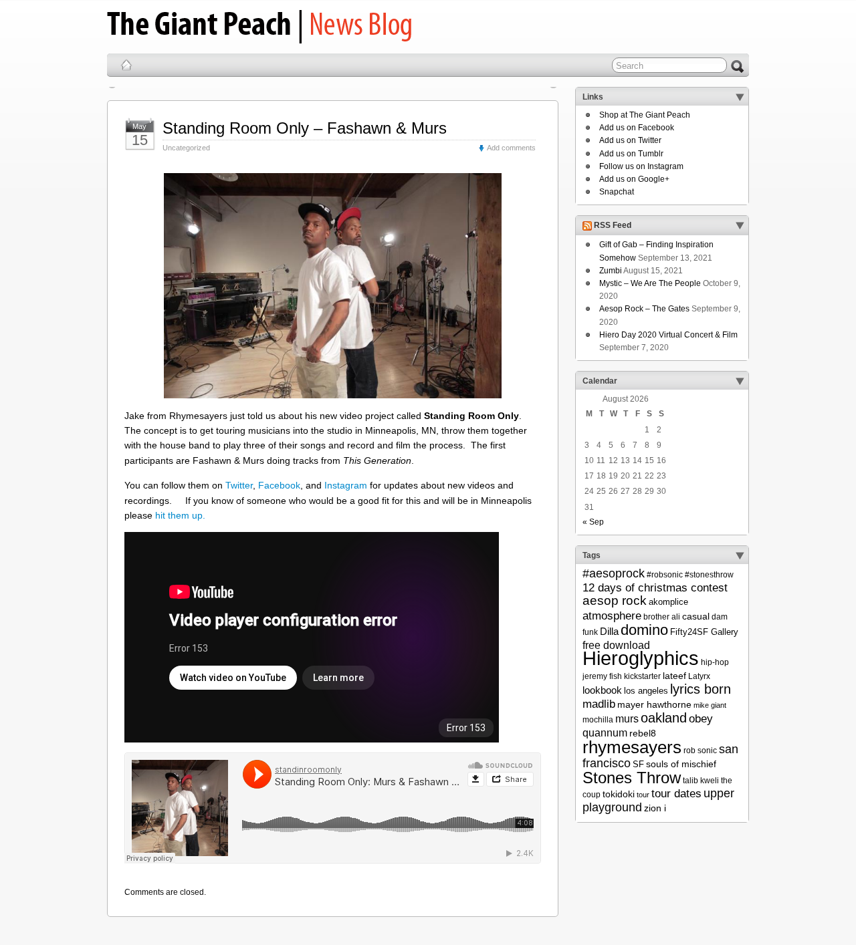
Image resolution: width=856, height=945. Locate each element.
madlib (598, 704)
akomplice (668, 602)
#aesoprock (613, 573)
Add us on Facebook (636, 127)
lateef (674, 675)
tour (643, 795)
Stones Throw (631, 778)
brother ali (661, 617)
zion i (655, 808)
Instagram (345, 485)
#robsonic (665, 574)
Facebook (279, 485)
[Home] (126, 64)
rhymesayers (631, 747)
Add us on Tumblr (631, 153)
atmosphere (611, 616)
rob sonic (700, 751)
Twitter (239, 485)
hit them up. (180, 515)
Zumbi (610, 270)
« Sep (593, 522)
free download (616, 645)
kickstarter (642, 676)
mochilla (597, 719)
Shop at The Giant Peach (644, 115)
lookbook (602, 690)
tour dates (676, 793)
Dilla (609, 631)
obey (701, 718)
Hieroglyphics (640, 658)
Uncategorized (186, 148)
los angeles (646, 691)
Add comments (511, 148)
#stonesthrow (709, 574)
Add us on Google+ (634, 179)
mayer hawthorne (654, 704)
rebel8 (642, 733)
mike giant (709, 705)
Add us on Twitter (630, 140)
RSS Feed (612, 226)
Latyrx (699, 676)
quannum (604, 732)
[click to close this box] (739, 97)
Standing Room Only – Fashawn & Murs (305, 128)
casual (696, 616)
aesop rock (614, 600)
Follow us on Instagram (641, 166)
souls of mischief (681, 764)
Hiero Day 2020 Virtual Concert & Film (668, 335)
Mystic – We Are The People (650, 283)
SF (638, 764)
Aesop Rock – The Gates (644, 308)
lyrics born (700, 689)
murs (627, 718)
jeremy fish (602, 676)
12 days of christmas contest (655, 587)
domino (644, 630)
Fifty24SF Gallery (704, 632)
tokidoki (619, 794)
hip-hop (715, 662)
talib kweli (701, 781)
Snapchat (616, 191)
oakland (664, 717)
